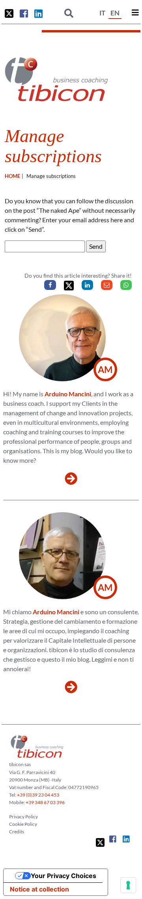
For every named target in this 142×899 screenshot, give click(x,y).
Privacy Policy (23, 817)
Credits (16, 832)
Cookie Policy (23, 824)
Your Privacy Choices (63, 876)
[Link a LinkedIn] (38, 13)
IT (102, 13)
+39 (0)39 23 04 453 (38, 795)
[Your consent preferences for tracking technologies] (128, 885)
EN (115, 13)
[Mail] (106, 285)
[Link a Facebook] (24, 13)
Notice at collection (39, 889)
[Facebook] (50, 285)
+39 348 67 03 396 (45, 802)
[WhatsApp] (126, 285)
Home (12, 176)
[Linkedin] (87, 285)
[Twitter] (69, 285)
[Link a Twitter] (9, 13)
